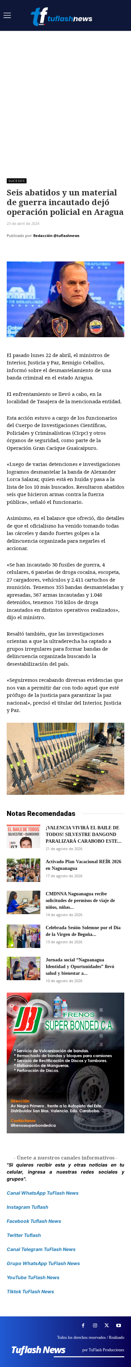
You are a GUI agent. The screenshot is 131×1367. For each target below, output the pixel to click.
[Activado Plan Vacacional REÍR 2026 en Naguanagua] (23, 870)
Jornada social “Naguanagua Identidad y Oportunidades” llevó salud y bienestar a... (80, 966)
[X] (29, 252)
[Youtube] (118, 1325)
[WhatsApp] (60, 252)
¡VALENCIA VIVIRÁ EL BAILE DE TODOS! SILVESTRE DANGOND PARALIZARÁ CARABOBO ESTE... (84, 834)
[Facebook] (13, 252)
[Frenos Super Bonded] (65, 1063)
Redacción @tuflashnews (56, 235)
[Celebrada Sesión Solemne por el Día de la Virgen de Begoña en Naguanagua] (23, 936)
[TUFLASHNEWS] (62, 16)
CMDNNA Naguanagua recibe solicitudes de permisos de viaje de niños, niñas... (80, 900)
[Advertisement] (65, 99)
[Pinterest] (44, 252)
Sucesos (16, 180)
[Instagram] (95, 1325)
